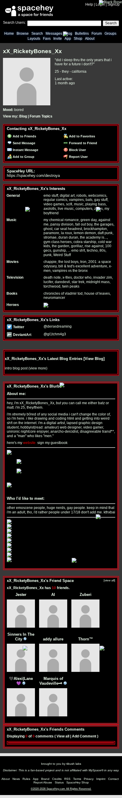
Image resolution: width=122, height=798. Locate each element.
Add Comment (84, 736)
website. (29, 443)
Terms (77, 778)
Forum (97, 33)
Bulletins (82, 33)
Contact (113, 778)
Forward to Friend (82, 143)
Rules (26, 778)
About (89, 39)
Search (111, 23)
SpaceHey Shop (77, 782)
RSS (67, 778)
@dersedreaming (58, 326)
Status (59, 782)
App (68, 39)
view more (38, 368)
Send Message (23, 143)
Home (9, 33)
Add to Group (23, 156)
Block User (77, 150)
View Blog (94, 358)
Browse (23, 33)
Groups (110, 33)
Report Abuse (42, 782)
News (16, 778)
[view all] (109, 580)
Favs (47, 39)
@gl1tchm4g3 (55, 334)
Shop (78, 39)
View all (63, 736)
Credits (57, 778)
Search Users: (14, 22)
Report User (78, 156)
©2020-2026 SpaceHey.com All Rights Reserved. (61, 788)
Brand (45, 778)
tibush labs (73, 763)
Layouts (34, 39)
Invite (57, 39)
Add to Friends (24, 136)
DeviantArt (21, 335)
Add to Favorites (81, 136)
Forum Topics (41, 116)
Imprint (100, 778)
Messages (54, 33)
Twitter (18, 327)
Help (89, 4)
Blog (68, 33)
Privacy (89, 778)
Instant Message (25, 150)
